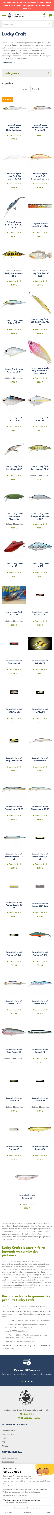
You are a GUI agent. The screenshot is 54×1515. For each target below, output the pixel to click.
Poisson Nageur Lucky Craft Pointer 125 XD (14, 217)
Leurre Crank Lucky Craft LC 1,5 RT (14, 363)
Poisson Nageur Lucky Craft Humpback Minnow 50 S (40, 169)
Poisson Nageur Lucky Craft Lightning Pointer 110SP (14, 120)
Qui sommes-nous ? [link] (9, 1434)
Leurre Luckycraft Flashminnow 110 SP (14, 800)
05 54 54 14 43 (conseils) (29, 1418)
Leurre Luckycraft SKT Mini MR (14, 703)
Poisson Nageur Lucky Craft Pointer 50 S (14, 266)
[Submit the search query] (49, 24)
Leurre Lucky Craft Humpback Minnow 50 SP (40, 509)
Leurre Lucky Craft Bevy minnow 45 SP (40, 460)
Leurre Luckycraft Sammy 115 (14, 1140)
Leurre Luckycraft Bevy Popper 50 (14, 1043)
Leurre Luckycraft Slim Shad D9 (40, 606)
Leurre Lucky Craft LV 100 (14, 557)
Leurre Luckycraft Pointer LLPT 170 (40, 946)
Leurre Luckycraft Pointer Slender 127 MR (14, 849)
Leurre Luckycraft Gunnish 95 (14, 1092)
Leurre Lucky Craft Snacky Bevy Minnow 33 (14, 509)
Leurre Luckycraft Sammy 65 (27, 1189)
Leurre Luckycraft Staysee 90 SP (40, 752)
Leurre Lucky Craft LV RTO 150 (40, 412)
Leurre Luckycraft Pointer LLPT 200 (40, 898)
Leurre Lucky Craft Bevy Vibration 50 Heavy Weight (40, 363)
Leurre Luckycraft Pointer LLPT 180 (14, 946)
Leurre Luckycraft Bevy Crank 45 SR (14, 752)
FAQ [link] (3, 1442)
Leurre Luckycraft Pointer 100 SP (40, 995)
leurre (32, 1223)
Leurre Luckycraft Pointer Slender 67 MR (14, 898)
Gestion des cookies (9, 1458)
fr (42, 17)
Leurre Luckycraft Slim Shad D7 (14, 655)
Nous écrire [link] (28, 1414)
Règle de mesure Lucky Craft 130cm (40, 217)
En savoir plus (7, 62)
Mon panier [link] (50, 15)
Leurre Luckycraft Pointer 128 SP (14, 995)
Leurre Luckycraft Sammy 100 (40, 1140)
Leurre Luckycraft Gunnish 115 (40, 1043)
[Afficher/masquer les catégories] (27, 73)
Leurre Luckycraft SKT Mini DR (40, 655)
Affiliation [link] (5, 1446)
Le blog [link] (4, 1438)
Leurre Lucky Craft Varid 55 (14, 606)
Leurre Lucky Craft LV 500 (40, 557)
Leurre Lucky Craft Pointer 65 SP (14, 314)
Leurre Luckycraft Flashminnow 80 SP (40, 800)
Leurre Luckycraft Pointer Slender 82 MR (40, 849)
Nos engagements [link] (8, 1430)
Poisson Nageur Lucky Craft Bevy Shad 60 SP (40, 120)
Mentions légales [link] (8, 1462)
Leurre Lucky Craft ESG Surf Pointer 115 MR (40, 314)
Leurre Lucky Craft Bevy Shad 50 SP (14, 460)
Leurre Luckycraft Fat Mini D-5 (40, 703)
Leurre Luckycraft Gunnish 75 (40, 1092)
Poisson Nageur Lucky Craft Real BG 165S (40, 266)
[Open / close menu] (4, 15)
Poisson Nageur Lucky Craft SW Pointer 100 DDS (14, 169)
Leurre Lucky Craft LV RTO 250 (14, 412)
